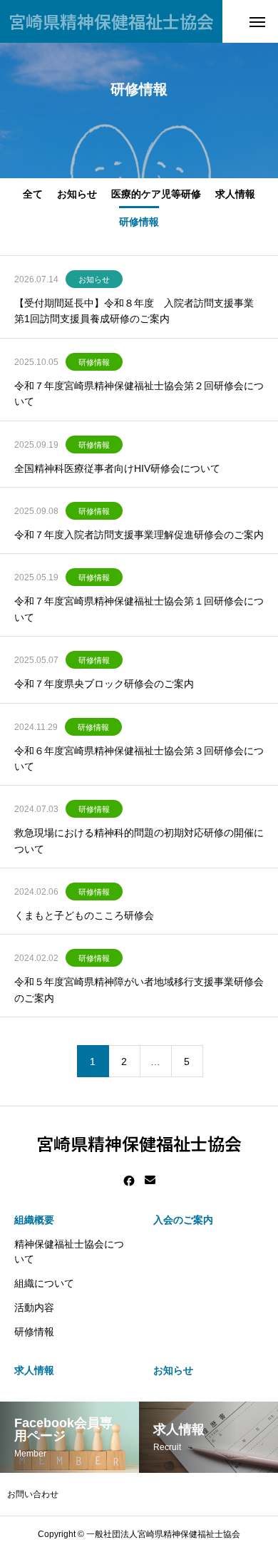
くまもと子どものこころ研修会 (84, 915)
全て (33, 193)
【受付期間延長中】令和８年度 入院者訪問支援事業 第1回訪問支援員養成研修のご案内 (134, 310)
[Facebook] (129, 1180)
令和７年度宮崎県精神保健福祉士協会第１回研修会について (139, 608)
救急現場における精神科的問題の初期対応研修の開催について (139, 840)
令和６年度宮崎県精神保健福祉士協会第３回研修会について (139, 758)
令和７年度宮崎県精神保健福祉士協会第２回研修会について (139, 393)
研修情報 (139, 221)
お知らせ (77, 193)
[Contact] (150, 1180)
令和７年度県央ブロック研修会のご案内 (104, 683)
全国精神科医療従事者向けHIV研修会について (117, 468)
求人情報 (235, 193)
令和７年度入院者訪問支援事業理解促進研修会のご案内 (139, 534)
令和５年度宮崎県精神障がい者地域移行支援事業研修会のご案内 (139, 989)
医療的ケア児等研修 (156, 193)
